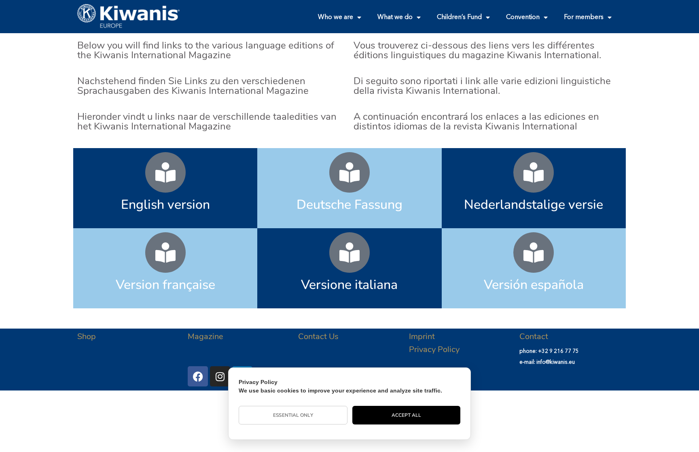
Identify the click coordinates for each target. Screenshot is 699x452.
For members (584, 17)
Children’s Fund (459, 17)
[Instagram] (220, 376)
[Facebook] (198, 376)
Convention (523, 17)
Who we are (335, 17)
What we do (395, 17)
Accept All (407, 415)
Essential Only (293, 415)
